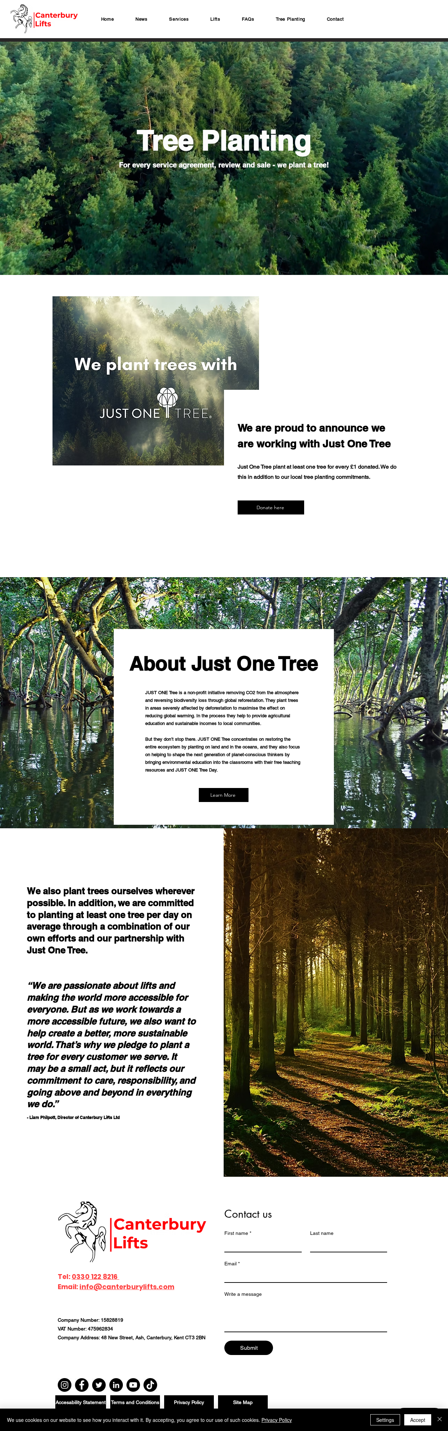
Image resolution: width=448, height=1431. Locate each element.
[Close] (439, 1419)
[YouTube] (133, 1385)
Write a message (243, 1294)
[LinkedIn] (116, 1385)
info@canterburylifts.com (126, 1287)
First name (237, 1233)
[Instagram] (64, 1385)
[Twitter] (99, 1385)
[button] (179, 19)
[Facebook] (82, 1385)
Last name (322, 1233)
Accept (417, 1419)
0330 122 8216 (95, 1276)
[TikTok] (150, 1385)
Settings (385, 1419)
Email (232, 1263)
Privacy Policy (276, 1419)
